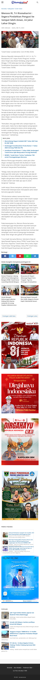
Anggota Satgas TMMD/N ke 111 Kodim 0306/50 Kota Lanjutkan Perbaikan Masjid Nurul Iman (23, 633)
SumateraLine (22, 677)
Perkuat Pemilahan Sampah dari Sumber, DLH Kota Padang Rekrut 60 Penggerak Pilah (21, 533)
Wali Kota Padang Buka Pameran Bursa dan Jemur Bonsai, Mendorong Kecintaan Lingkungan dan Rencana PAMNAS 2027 (21, 541)
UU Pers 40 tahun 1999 (20, 671)
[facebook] (5, 256)
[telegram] (35, 256)
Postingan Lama (32, 316)
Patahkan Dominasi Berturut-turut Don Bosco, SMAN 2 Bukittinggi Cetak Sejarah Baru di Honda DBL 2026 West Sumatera (21, 548)
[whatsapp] (27, 256)
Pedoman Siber (27, 667)
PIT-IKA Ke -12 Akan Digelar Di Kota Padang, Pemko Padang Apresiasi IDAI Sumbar (22, 645)
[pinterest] (20, 256)
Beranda (9, 667)
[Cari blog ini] (37, 2)
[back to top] (36, 676)
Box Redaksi (18, 667)
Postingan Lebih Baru (9, 316)
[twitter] (12, 256)
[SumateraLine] (20, 2)
